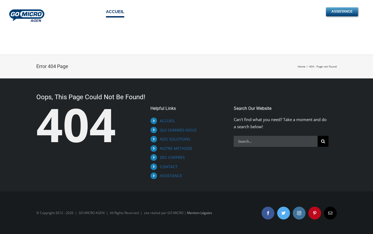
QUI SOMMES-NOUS (178, 130)
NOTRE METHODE (176, 148)
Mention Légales (199, 212)
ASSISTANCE (171, 175)
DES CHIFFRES (172, 157)
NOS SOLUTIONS (175, 139)
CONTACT (168, 166)
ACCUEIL (167, 120)
